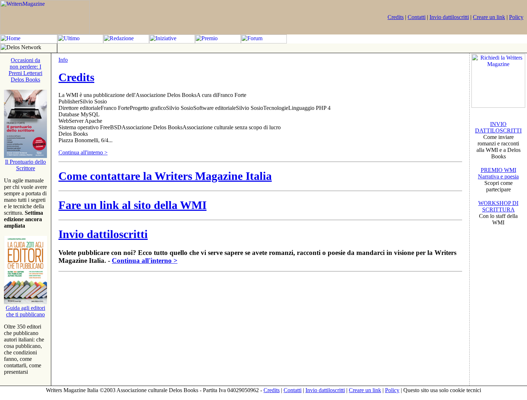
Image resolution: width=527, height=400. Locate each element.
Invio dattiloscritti (449, 17)
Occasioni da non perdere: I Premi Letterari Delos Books (25, 70)
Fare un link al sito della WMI (132, 205)
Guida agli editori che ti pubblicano (25, 311)
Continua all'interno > (83, 152)
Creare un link (489, 17)
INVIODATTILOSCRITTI (498, 127)
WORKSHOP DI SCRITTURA (498, 206)
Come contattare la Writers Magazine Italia (165, 175)
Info (63, 60)
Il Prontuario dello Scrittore (25, 165)
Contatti (417, 17)
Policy (516, 17)
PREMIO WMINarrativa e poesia (498, 173)
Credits (396, 17)
